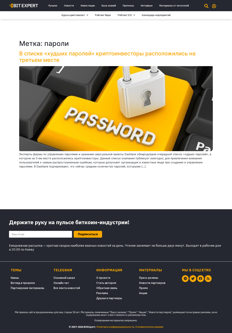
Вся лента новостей (66, 288)
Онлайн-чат (61, 283)
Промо (143, 288)
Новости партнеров (152, 283)
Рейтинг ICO (125, 15)
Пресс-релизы (148, 277)
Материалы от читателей (174, 5)
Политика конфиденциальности (115, 326)
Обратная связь (106, 288)
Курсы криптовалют (73, 15)
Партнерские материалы (27, 288)
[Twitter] (193, 278)
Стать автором (106, 283)
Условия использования (149, 326)
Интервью (147, 5)
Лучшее (52, 5)
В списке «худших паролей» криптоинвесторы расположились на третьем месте (107, 56)
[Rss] (208, 278)
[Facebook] (200, 278)
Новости (69, 5)
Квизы (15, 277)
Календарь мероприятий (156, 15)
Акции (143, 293)
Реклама (102, 293)
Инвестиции (88, 5)
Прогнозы (128, 5)
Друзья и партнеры (109, 298)
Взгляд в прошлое (23, 283)
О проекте (103, 277)
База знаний (109, 5)
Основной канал (64, 277)
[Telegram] (185, 278)
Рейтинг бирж (103, 15)
